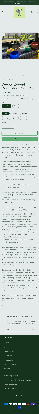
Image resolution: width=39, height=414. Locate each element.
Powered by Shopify (25, 410)
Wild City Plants (16, 410)
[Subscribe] (33, 329)
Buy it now (19, 139)
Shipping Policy (9, 351)
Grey (23, 118)
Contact (7, 369)
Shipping (11, 95)
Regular (6, 106)
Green (6, 118)
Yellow (24, 114)
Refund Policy (9, 356)
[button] (2, 12)
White (15, 114)
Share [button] (6, 305)
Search (6, 343)
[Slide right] (24, 75)
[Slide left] (15, 75)
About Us (7, 347)
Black (6, 114)
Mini (15, 106)
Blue (15, 118)
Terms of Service (10, 364)
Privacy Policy (9, 360)
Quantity (5, 122)
